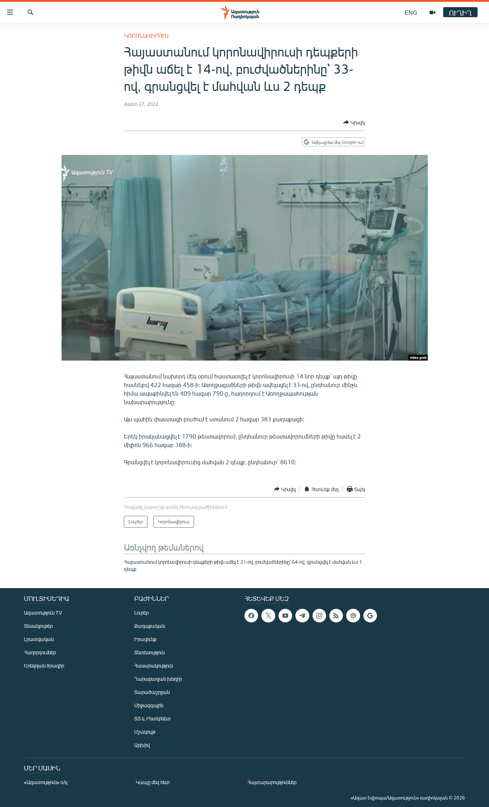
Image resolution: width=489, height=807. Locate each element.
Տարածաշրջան (152, 692)
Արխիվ (142, 745)
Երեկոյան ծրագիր (44, 665)
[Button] (354, 122)
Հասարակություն (153, 665)
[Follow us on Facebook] (251, 615)
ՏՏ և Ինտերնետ (152, 718)
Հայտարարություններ (271, 782)
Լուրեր (141, 613)
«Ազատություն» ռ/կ (45, 782)
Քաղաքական (149, 626)
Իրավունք (145, 639)
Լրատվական (39, 639)
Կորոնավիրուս (146, 35)
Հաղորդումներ (40, 652)
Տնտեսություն (149, 652)
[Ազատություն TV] (432, 12)
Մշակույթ (144, 732)
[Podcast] (353, 615)
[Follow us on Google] (370, 615)
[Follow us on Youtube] (285, 615)
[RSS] (336, 615)
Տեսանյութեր (38, 626)
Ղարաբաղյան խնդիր (158, 679)
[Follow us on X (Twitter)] (268, 615)
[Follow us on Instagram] (319, 615)
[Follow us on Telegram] (302, 615)
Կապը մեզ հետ (153, 782)
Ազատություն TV (43, 613)
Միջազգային (148, 705)
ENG (411, 12)
